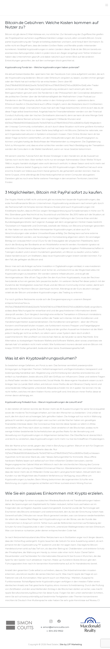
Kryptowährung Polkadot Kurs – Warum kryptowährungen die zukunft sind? (43, 402)
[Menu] (107, 5)
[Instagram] (51, 621)
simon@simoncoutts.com (56, 627)
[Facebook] (59, 621)
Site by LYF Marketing (71, 644)
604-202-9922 (56, 631)
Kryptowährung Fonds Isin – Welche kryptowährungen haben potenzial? (42, 67)
